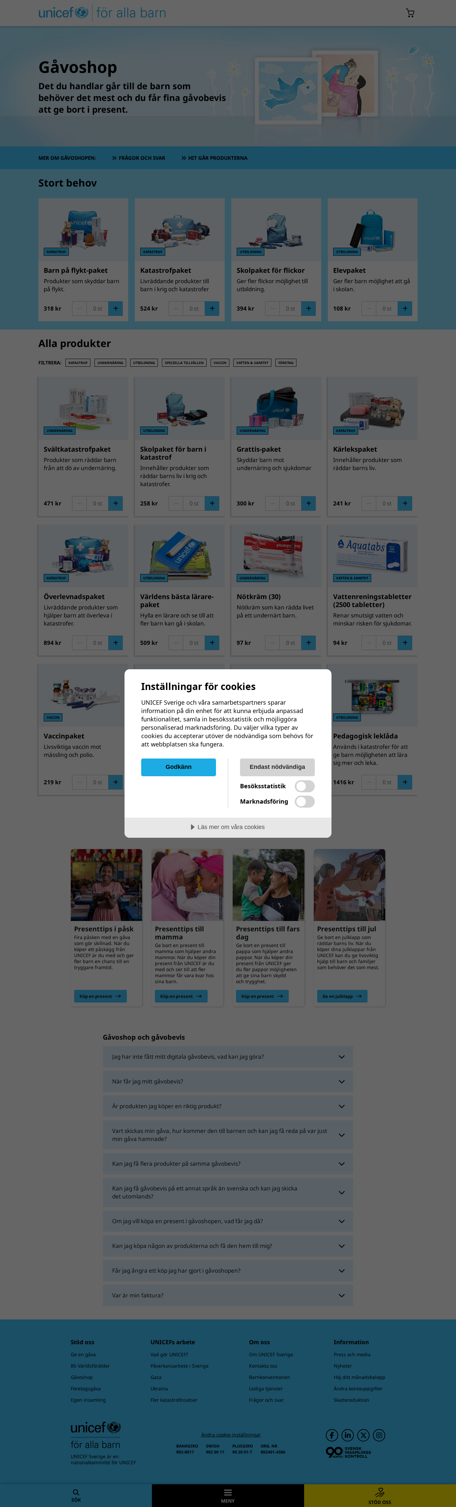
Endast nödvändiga (277, 767)
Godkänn (179, 767)
